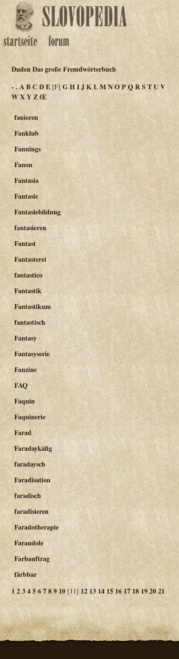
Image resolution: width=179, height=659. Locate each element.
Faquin (24, 401)
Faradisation (32, 480)
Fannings (27, 149)
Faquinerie (29, 417)
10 (62, 591)
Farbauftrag (32, 558)
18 (135, 591)
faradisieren (31, 511)
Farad (23, 432)
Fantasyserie (32, 354)
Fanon (23, 164)
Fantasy (25, 338)
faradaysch (29, 464)
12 (84, 591)
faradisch (27, 495)
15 (109, 591)
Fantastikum (32, 306)
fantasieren (30, 228)
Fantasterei (30, 259)
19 (144, 591)
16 (118, 591)
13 (92, 591)
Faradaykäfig (33, 448)
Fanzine (25, 369)
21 (161, 591)
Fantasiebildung (37, 212)
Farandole (28, 543)
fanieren (26, 117)
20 (152, 591)
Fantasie (26, 196)
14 (101, 591)
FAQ (21, 385)
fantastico (28, 275)
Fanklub (26, 133)
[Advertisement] (142, 163)
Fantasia (26, 180)
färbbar (25, 574)
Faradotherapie (36, 527)
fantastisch (29, 322)
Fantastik (28, 291)
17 (127, 591)
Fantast (25, 243)
